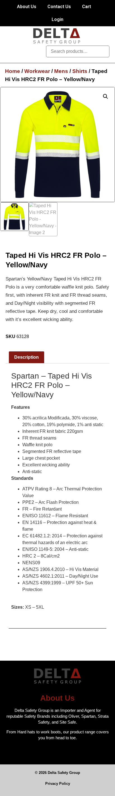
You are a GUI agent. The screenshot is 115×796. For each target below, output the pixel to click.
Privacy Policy (57, 783)
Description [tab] (26, 357)
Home (12, 71)
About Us (26, 6)
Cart (86, 6)
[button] (34, 51)
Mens (61, 71)
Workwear (37, 71)
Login (57, 19)
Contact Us (59, 6)
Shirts (79, 71)
